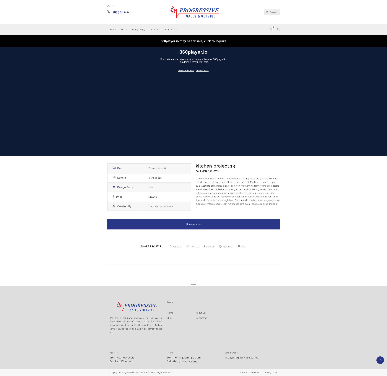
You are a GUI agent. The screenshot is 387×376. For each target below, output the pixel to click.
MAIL (243, 247)
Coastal (214, 171)
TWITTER (194, 247)
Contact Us (171, 29)
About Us (155, 29)
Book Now (191, 224)
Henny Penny (138, 29)
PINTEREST (228, 247)
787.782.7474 (121, 12)
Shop (124, 29)
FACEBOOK (176, 247)
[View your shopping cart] (271, 29)
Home (113, 29)
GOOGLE (210, 247)
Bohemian (201, 171)
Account (273, 12)
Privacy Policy (270, 372)
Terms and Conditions (249, 372)
